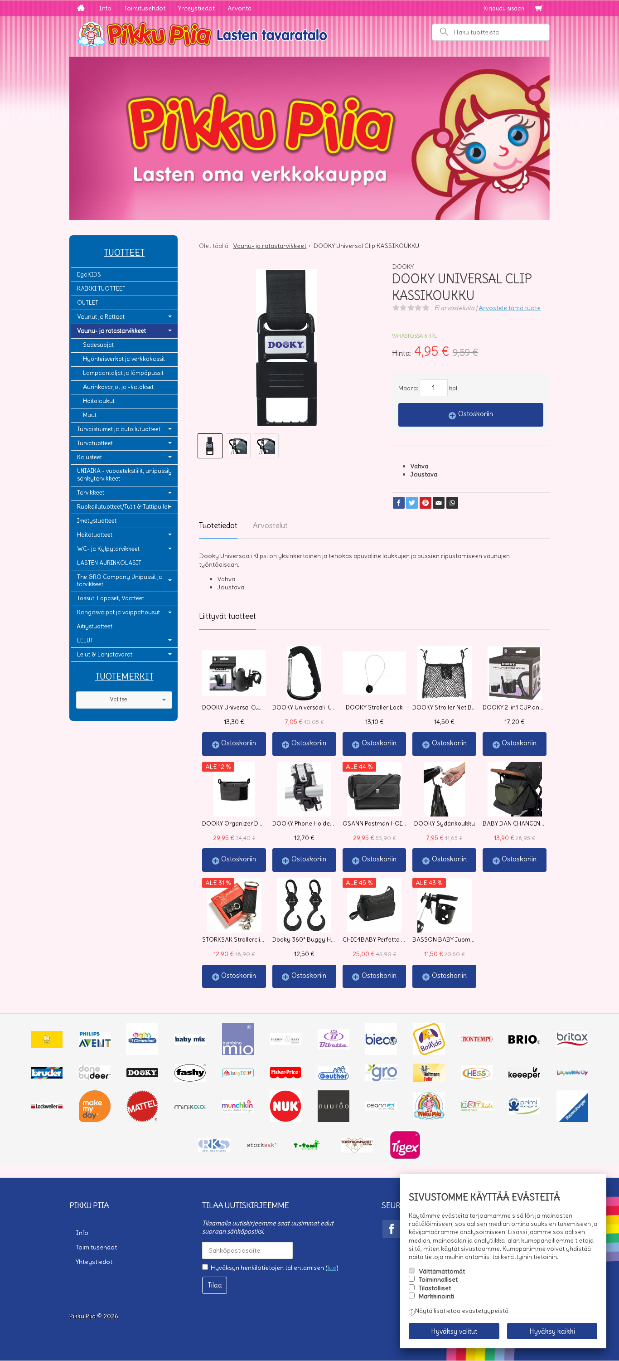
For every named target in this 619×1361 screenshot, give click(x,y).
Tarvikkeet (90, 492)
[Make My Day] (95, 1120)
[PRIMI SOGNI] (524, 1112)
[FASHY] (190, 1079)
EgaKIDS (89, 274)
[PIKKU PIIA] (429, 1118)
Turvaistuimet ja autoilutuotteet (118, 429)
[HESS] (477, 1078)
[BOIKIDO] (429, 1053)
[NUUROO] (333, 1120)
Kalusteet (89, 457)
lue (332, 1268)
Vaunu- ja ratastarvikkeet (111, 331)
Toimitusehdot (144, 8)
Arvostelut (270, 525)
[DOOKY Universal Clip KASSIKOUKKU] (286, 350)
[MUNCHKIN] (238, 1110)
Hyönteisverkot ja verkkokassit (124, 359)
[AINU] (47, 1045)
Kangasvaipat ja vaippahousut (118, 612)
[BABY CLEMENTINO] (142, 1053)
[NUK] (285, 1120)
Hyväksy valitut (454, 1331)
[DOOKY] (142, 1075)
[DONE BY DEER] (95, 1078)
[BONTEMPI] (477, 1040)
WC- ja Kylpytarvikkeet (108, 549)
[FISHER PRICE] (285, 1076)
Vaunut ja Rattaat (101, 317)
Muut (90, 415)
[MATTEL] (142, 1120)
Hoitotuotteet (94, 535)
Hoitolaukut (99, 401)
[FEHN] (238, 1075)
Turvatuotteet (95, 443)
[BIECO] (381, 1053)
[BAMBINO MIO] (238, 1053)
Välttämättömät (442, 1271)
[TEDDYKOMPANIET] (357, 1150)
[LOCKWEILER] (47, 1107)
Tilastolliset (435, 1288)
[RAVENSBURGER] (572, 1120)
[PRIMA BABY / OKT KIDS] (477, 1109)
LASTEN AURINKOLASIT (109, 563)
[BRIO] (524, 1041)
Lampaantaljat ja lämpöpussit (123, 373)
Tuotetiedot (218, 525)
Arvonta (239, 8)
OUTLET (87, 302)
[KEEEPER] (524, 1077)
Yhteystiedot (196, 8)
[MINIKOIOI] (190, 1107)
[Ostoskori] (538, 8)
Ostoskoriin (475, 413)
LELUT (85, 640)
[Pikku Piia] (309, 33)
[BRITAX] (572, 1044)
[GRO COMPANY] (381, 1079)
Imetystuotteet (96, 521)
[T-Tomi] (309, 1149)
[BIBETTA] (333, 1047)
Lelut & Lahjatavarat (104, 654)
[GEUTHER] (333, 1078)
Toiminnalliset (438, 1279)
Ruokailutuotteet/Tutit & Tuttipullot (123, 506)
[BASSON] (285, 1043)
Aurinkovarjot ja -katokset (118, 387)
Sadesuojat (98, 345)
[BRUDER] (47, 1076)
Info (105, 8)
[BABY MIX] (190, 1042)
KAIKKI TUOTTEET (101, 288)
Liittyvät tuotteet (227, 616)
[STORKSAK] (262, 1147)
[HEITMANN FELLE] (429, 1080)
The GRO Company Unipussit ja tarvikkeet (119, 580)
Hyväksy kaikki (552, 1331)
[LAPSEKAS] (572, 1073)
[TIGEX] (405, 1157)
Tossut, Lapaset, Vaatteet (110, 598)
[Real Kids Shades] (214, 1150)
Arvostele (510, 308)
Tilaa (215, 1285)
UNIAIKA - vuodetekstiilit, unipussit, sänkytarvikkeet (124, 474)
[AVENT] (95, 1044)
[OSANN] (381, 1108)
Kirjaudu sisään (504, 8)
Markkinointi (436, 1296)
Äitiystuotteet (94, 626)
